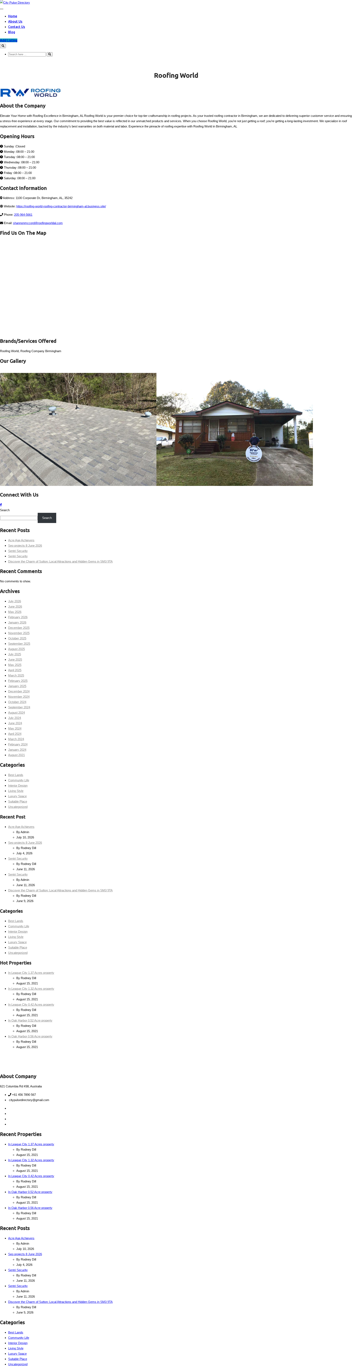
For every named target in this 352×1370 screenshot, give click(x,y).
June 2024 (15, 723)
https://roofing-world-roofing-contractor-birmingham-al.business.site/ (61, 206)
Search (5, 510)
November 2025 (19, 633)
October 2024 (17, 702)
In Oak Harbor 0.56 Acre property (30, 1036)
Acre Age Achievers (21, 540)
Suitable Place (17, 801)
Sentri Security (18, 551)
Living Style (15, 791)
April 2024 (14, 733)
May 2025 (14, 665)
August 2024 (16, 712)
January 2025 (17, 686)
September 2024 (19, 707)
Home (12, 16)
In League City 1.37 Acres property (31, 972)
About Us (15, 21)
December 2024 (19, 691)
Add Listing (8, 40)
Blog (11, 32)
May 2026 (14, 612)
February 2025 (18, 680)
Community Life (18, 780)
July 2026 (14, 601)
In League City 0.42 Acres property (31, 1004)
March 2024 (16, 739)
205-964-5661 (23, 214)
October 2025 (17, 638)
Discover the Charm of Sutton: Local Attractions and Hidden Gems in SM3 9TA (60, 561)
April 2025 (14, 670)
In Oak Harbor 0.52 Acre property (30, 1020)
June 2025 (15, 659)
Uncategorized (18, 806)
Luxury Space (17, 796)
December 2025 (19, 627)
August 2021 (16, 755)
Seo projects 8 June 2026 (25, 545)
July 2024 (14, 718)
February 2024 (18, 744)
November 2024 (19, 696)
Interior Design (18, 785)
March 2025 (16, 675)
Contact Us (16, 27)
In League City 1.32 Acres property (31, 988)
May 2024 (14, 728)
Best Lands (15, 775)
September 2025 (19, 643)
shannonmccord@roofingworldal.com (38, 223)
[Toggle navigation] (1, 9)
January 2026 (17, 622)
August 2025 (16, 649)
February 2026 (18, 617)
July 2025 (14, 654)
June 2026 (15, 606)
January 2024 (17, 749)
